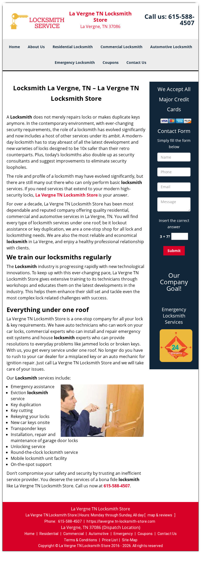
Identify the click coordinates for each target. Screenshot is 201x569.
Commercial (73, 534)
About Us (36, 46)
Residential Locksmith (73, 46)
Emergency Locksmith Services (174, 315)
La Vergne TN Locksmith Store (66, 195)
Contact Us (136, 62)
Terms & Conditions (80, 540)
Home (14, 46)
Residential (49, 534)
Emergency (123, 534)
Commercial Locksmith (121, 46)
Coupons (111, 62)
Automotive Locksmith (171, 46)
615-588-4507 (181, 19)
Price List (110, 540)
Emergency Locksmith (75, 62)
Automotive (99, 534)
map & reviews (160, 515)
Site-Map (129, 540)
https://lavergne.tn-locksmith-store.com (121, 521)
